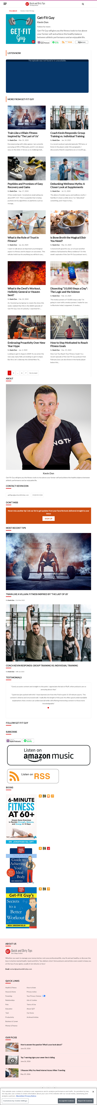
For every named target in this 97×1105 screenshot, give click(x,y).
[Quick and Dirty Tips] (35, 4)
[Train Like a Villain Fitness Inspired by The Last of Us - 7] (48, 589)
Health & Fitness (11, 987)
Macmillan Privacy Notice (26, 1096)
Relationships (10, 1000)
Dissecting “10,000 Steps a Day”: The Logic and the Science (69, 290)
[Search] (83, 4)
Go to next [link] (33, 373)
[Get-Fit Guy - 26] (49, 797)
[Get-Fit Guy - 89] (49, 850)
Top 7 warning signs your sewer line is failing (38, 1057)
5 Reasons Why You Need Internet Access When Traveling (43, 1070)
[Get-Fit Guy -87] (53, 797)
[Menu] (5, 5)
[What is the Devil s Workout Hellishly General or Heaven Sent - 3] (27, 284)
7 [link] (25, 373)
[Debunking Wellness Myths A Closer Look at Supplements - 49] (69, 180)
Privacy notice (31, 992)
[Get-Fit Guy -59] (49, 890)
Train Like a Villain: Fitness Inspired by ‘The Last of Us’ (23, 134)
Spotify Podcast (54, 42)
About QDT (31, 1009)
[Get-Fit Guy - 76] (40, 797)
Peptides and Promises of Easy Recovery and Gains (25, 185)
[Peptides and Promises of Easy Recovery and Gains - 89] (27, 180)
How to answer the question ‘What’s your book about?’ (41, 1045)
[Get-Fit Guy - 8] (45, 850)
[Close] (93, 1091)
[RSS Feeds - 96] (32, 776)
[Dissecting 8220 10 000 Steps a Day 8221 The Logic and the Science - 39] (69, 284)
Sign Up (48, 518)
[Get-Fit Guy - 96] (45, 797)
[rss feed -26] (68, 42)
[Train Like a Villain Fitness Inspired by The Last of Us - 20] (27, 129)
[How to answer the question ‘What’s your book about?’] (11, 1047)
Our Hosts (30, 1013)
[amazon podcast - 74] (81, 42)
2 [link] (13, 373)
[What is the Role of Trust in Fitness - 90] (27, 233)
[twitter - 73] (54, 26)
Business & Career (11, 1021)
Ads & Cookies (32, 1000)
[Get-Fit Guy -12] (40, 850)
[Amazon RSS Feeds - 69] (48, 755)
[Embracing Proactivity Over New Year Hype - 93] (27, 339)
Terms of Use (31, 1004)
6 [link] (21, 373)
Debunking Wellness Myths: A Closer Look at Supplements (67, 185)
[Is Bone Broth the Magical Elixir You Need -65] (69, 233)
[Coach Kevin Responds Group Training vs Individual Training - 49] (69, 129)
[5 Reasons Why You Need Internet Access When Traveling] (11, 1072)
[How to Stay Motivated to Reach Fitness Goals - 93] (69, 339)
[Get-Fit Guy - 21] (40, 890)
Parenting (8, 996)
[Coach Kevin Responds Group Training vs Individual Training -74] (48, 661)
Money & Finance (11, 1025)
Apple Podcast (43, 42)
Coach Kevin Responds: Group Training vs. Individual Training (67, 134)
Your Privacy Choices (34, 996)
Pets (7, 1004)
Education (8, 1009)
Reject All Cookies (85, 1101)
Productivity (9, 1017)
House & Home (10, 992)
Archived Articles (32, 1017)
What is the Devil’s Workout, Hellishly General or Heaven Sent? (24, 292)
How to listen (31, 987)
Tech (7, 1013)
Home (22, 11)
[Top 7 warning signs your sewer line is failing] (11, 1060)
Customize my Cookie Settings (15, 1101)
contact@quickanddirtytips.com (21, 969)
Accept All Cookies (66, 1101)
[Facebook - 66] (52, 26)
